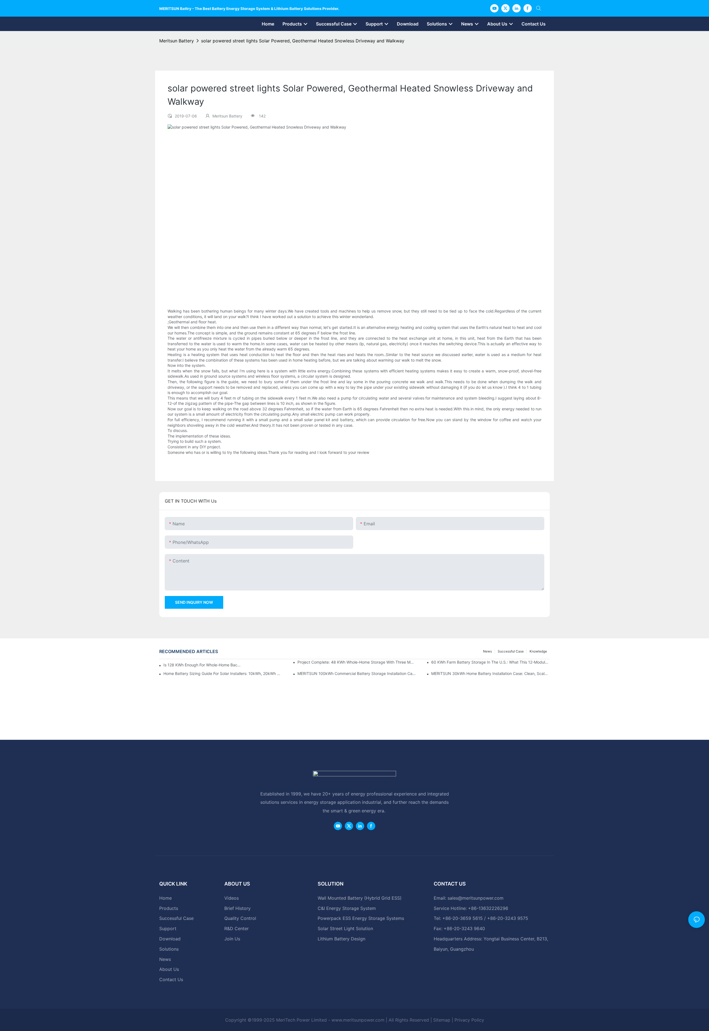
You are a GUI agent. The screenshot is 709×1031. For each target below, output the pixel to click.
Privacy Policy (469, 1020)
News (487, 651)
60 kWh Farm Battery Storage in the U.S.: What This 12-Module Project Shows (490, 662)
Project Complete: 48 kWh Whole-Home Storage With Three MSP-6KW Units (356, 662)
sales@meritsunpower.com (476, 898)
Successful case (511, 651)
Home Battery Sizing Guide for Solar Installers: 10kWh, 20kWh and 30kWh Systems (222, 673)
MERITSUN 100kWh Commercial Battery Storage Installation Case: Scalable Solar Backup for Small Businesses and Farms (356, 673)
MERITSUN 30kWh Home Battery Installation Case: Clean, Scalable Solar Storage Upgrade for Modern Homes (490, 673)
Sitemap (441, 1020)
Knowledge (538, 651)
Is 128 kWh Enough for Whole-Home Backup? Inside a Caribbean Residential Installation (202, 664)
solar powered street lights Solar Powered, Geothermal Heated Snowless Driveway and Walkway (302, 41)
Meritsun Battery (176, 41)
